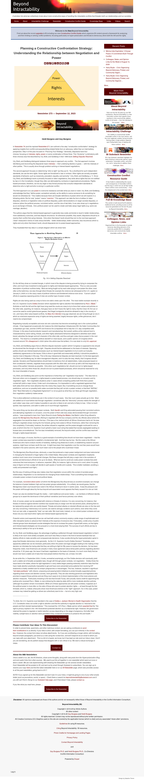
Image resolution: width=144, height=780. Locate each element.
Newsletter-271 (44, 146)
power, (43, 154)
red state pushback (21, 571)
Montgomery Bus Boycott (30, 418)
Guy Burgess (73, 714)
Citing (59, 728)
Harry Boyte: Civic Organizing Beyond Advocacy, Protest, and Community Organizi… (117, 78)
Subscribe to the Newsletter (56, 618)
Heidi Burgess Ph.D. (75, 751)
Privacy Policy (72, 737)
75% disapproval (31, 341)
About (25, 21)
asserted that (87, 606)
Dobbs (34, 303)
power (36, 190)
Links (109, 21)
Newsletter (57, 21)
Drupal (76, 759)
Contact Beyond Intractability (72, 742)
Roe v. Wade (90, 303)
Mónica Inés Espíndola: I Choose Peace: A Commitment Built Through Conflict (119, 53)
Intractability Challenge (40, 21)
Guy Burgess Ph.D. (57, 751)
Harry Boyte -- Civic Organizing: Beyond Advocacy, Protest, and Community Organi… (117, 70)
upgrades (39, 33)
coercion (50, 198)
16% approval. (91, 341)
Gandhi (57, 410)
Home (16, 21)
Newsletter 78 (20, 146)
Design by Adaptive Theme (126, 778)
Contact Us (56, 648)
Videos (117, 21)
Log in (13, 772)
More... (106, 85)
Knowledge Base (96, 21)
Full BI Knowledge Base (118, 199)
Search (127, 21)
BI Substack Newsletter (118, 154)
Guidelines (63, 723)
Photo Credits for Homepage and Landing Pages (72, 733)
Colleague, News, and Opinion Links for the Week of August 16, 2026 (118, 62)
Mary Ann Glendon (55, 314)
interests (32, 154)
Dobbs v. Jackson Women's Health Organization (73, 601)
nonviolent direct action (31, 481)
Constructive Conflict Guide (75, 21)
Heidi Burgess (86, 714)
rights (38, 154)
